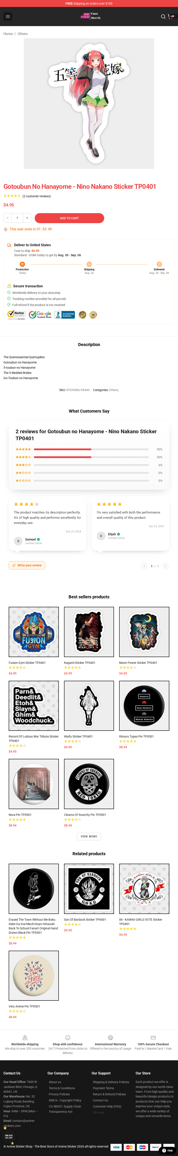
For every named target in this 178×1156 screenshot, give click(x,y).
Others (23, 34)
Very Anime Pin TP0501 (24, 1006)
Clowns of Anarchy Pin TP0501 (85, 814)
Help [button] (170, 1150)
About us (55, 1082)
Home (8, 34)
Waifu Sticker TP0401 (78, 736)
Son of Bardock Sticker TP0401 (85, 919)
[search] (163, 16)
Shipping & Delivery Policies (111, 1082)
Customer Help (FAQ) (107, 1106)
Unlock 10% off (9, 1136)
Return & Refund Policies (109, 1094)
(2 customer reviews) (37, 196)
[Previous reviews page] (144, 566)
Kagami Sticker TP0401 (80, 662)
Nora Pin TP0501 (20, 814)
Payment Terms (103, 1088)
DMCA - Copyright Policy (65, 1100)
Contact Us (100, 1100)
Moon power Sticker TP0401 (138, 662)
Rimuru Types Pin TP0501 (136, 736)
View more (89, 836)
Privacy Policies (59, 1094)
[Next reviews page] (165, 566)
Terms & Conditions (62, 1088)
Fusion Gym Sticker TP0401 (27, 662)
